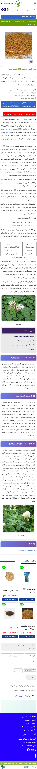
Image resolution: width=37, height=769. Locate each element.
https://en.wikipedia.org (26, 550)
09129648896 (8, 4)
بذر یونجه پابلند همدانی (10, 590)
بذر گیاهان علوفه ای (18, 21)
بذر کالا (8, 132)
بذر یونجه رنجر (13, 627)
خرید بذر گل (30, 723)
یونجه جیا (9, 495)
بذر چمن (12, 429)
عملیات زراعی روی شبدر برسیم (22, 345)
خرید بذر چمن (29, 720)
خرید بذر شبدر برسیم (25, 341)
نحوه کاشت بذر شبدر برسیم (23, 336)
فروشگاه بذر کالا (31, 21)
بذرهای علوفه (7, 172)
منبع (31, 349)
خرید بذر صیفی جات (27, 727)
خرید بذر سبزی (29, 730)
